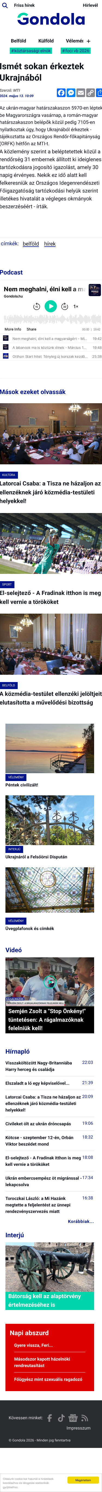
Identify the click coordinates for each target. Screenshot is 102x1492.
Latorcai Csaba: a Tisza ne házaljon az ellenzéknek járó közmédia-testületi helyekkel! (43, 1103)
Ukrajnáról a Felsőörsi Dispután (36, 856)
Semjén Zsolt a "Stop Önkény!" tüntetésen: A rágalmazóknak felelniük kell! (47, 1019)
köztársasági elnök (32, 50)
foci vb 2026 (77, 50)
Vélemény (76, 41)
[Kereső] (5, 5)
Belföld (18, 41)
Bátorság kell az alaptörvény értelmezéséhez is (44, 1300)
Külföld (46, 41)
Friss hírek (24, 5)
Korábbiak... (81, 1221)
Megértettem (83, 1480)
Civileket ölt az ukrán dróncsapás (38, 1123)
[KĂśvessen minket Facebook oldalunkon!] (49, 1418)
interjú (14, 849)
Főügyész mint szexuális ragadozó (48, 1379)
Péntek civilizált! (21, 785)
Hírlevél (90, 5)
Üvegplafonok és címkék (29, 928)
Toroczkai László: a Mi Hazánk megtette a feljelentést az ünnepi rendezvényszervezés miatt (37, 1205)
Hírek (50, 244)
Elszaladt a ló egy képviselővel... (37, 1083)
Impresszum (79, 1428)
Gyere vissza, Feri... (33, 1345)
